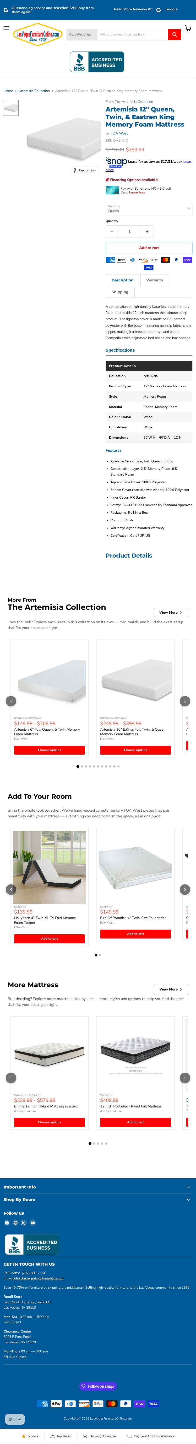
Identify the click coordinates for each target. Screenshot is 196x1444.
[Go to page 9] (110, 766)
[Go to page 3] (86, 766)
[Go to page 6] (98, 766)
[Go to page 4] (90, 766)
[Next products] (185, 701)
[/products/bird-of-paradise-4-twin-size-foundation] (135, 867)
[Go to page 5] (94, 766)
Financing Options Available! (133, 179)
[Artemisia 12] (10, 108)
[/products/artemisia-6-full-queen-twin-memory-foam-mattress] (49, 678)
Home (8, 91)
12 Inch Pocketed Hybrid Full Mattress (131, 1106)
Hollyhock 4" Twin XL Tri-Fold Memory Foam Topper (45, 920)
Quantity (112, 221)
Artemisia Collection (34, 91)
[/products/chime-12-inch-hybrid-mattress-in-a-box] (49, 1055)
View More (168, 612)
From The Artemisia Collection (129, 102)
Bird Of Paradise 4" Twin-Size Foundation (133, 917)
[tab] (122, 280)
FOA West (119, 133)
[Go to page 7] (102, 766)
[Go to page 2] (82, 766)
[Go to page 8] (106, 766)
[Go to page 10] (114, 766)
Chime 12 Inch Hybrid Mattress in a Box (46, 1106)
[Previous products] (11, 701)
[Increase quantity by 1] (147, 231)
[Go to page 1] (77, 766)
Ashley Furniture (25, 1111)
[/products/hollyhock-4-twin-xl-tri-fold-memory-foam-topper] (49, 867)
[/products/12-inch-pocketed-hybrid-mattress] (135, 1055)
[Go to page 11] (118, 766)
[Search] (174, 34)
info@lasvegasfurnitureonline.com (38, 1278)
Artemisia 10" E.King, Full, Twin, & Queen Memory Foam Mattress (133, 732)
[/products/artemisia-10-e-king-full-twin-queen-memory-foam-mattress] (135, 678)
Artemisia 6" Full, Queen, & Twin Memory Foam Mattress (47, 732)
